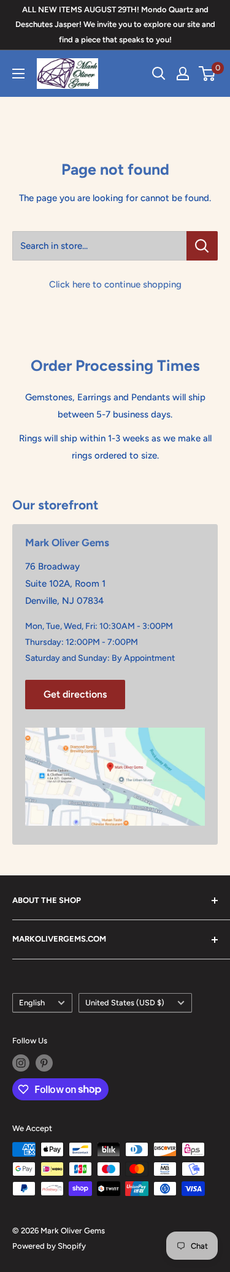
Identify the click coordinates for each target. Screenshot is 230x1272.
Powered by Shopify (49, 1246)
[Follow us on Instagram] (20, 1063)
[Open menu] (18, 73)
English (32, 1002)
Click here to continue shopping (115, 284)
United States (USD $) (124, 1002)
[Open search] (159, 73)
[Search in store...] (202, 246)
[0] (207, 73)
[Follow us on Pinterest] (44, 1063)
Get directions (75, 694)
